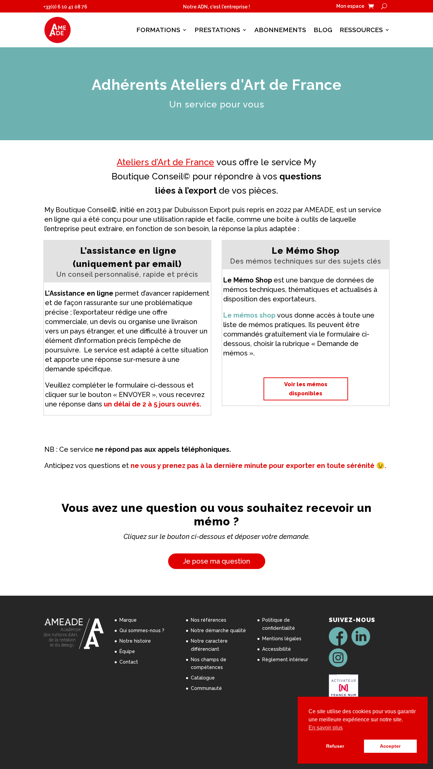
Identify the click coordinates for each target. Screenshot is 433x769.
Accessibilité (276, 649)
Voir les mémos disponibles (305, 389)
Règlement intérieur (285, 659)
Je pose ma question (216, 561)
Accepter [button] (390, 746)
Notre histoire (135, 641)
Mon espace (350, 6)
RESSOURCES (361, 29)
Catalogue (203, 677)
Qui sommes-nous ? (141, 630)
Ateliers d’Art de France (165, 162)
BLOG (323, 29)
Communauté (206, 688)
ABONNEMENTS (280, 29)
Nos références (208, 620)
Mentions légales (281, 638)
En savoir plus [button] (326, 727)
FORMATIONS (158, 29)
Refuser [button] (335, 746)
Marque (128, 620)
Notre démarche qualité (218, 630)
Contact (128, 662)
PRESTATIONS (217, 29)
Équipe (127, 651)
